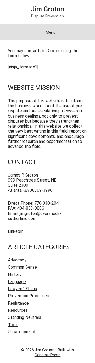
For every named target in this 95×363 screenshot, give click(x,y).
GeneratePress (48, 354)
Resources (18, 310)
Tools (13, 324)
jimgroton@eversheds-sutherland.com (34, 216)
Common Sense (22, 267)
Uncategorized (21, 331)
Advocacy (17, 260)
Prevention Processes (28, 295)
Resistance (18, 303)
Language (17, 281)
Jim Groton (47, 9)
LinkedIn (15, 231)
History (14, 274)
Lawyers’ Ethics (22, 288)
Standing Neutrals (24, 317)
